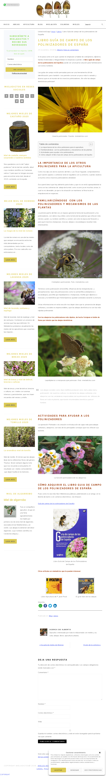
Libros (55, 616)
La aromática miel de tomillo (17, 450)
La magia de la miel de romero (18, 231)
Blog (50, 616)
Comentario (43, 672)
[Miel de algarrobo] (10, 511)
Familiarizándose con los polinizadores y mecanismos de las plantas (66, 150)
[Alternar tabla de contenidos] (89, 144)
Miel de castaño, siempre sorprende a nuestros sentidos (17, 156)
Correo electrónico (46, 713)
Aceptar (58, 770)
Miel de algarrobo (15, 500)
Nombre (41, 704)
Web (40, 722)
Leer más (10, 187)
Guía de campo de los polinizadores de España (56, 503)
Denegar (74, 770)
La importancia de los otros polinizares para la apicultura (62, 147)
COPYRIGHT (5, 774)
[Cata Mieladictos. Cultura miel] (53, 19)
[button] (100, 753)
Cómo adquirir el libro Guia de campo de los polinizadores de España (66, 155)
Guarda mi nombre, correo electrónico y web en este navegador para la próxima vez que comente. (69, 735)
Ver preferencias (93, 770)
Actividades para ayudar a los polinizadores (57, 152)
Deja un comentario (71, 50)
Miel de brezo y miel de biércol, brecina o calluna (18, 380)
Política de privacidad (19, 73)
